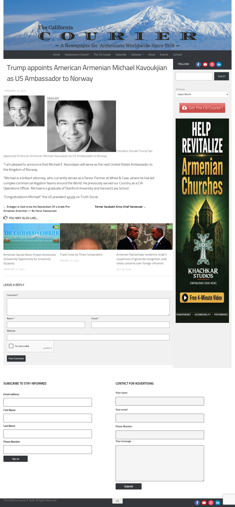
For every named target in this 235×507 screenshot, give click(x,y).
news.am (53, 98)
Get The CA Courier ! (206, 107)
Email (95, 318)
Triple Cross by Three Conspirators (81, 254)
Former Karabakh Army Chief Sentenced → (120, 206)
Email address (11, 394)
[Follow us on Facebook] (198, 64)
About (151, 54)
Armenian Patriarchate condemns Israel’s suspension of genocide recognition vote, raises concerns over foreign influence (141, 259)
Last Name (9, 425)
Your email (121, 409)
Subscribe (120, 54)
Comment (13, 295)
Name (11, 318)
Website (11, 330)
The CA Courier (102, 54)
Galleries (136, 54)
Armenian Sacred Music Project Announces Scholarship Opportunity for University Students (29, 259)
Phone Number (11, 441)
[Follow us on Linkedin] (219, 64)
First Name (9, 410)
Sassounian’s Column (77, 54)
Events (164, 54)
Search (221, 76)
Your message (123, 441)
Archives (180, 89)
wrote (71, 197)
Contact (177, 54)
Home (56, 54)
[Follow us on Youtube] (205, 64)
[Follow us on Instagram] (212, 64)
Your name (121, 392)
